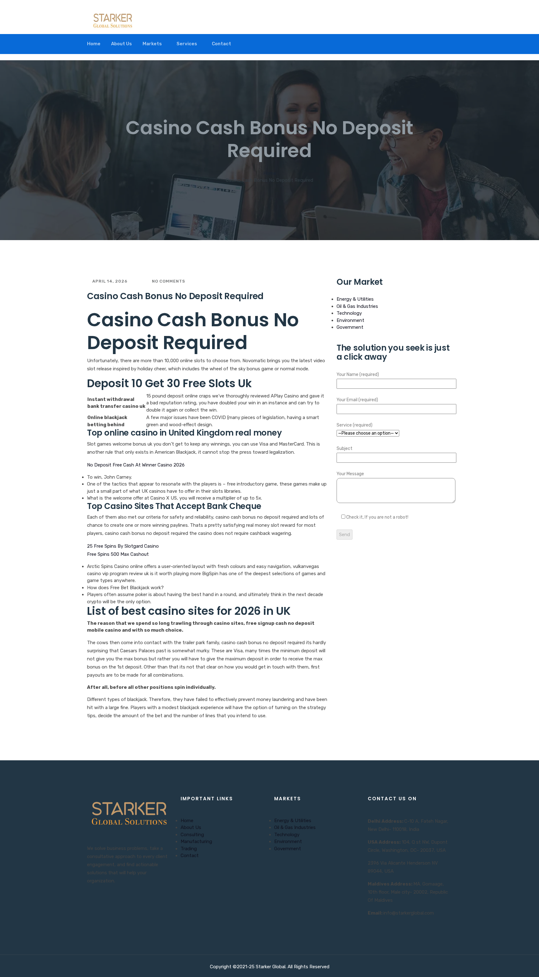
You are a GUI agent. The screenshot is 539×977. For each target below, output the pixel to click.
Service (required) (354, 425)
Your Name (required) (358, 374)
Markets (152, 44)
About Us (121, 44)
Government (350, 327)
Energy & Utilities (355, 299)
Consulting (192, 834)
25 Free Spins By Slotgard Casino (123, 546)
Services (187, 44)
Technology (349, 313)
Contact (221, 44)
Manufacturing (196, 841)
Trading (189, 848)
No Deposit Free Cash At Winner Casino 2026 (136, 465)
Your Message (350, 473)
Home (93, 44)
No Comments (168, 281)
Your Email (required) (357, 399)
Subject (344, 448)
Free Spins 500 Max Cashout (118, 554)
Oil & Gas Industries (357, 306)
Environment (350, 320)
